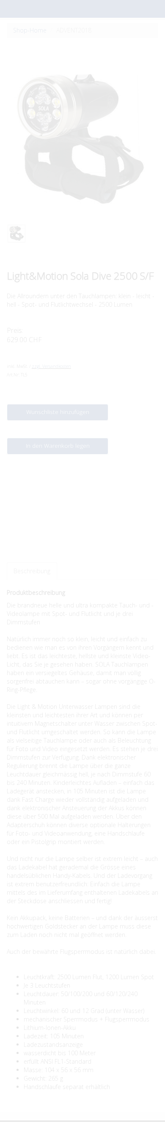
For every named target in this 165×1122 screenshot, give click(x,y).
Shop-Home (30, 30)
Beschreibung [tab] (32, 571)
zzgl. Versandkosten (51, 366)
